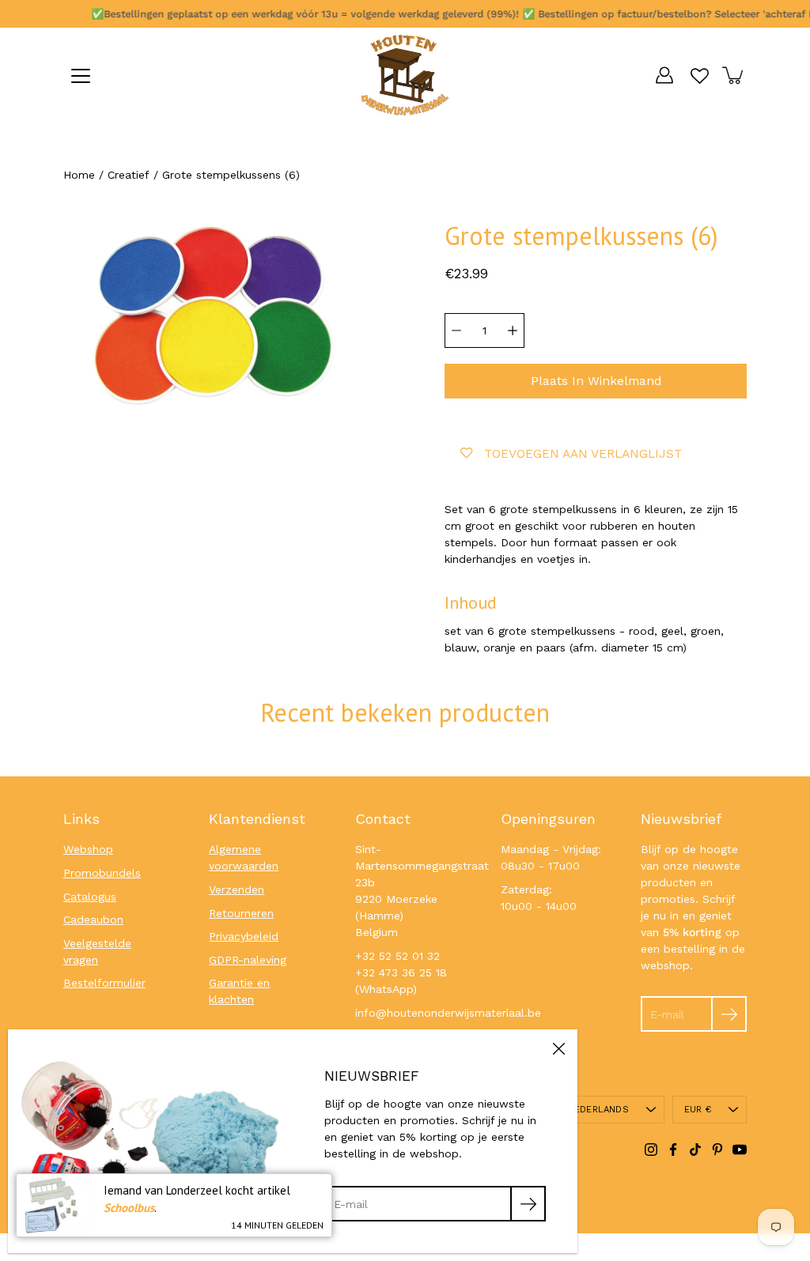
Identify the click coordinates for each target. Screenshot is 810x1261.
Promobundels (102, 872)
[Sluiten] (558, 1048)
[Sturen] (729, 1014)
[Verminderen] (456, 330)
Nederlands (598, 1109)
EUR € (697, 1109)
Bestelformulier (104, 982)
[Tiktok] (695, 1149)
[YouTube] (739, 1149)
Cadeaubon (93, 919)
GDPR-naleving (247, 959)
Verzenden (236, 889)
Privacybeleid (243, 936)
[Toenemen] (512, 330)
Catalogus (89, 896)
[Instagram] (651, 1149)
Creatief (129, 174)
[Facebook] (673, 1149)
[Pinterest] (717, 1149)
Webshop (88, 849)
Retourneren (241, 913)
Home (79, 174)
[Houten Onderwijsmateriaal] (405, 75)
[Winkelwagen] (734, 75)
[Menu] (80, 75)
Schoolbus (129, 1207)
